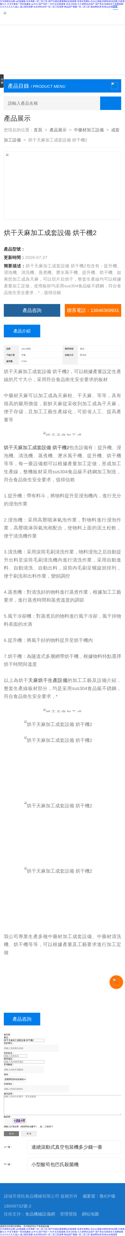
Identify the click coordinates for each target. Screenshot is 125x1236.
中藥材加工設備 (89, 129)
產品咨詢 (32, 310)
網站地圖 (90, 1214)
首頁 (38, 129)
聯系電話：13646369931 (93, 310)
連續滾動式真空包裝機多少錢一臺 (66, 1147)
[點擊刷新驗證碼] (19, 1120)
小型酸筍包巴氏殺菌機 (55, 1164)
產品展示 (58, 129)
